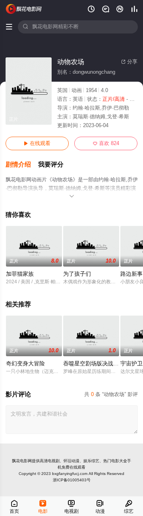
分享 (129, 62)
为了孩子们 (77, 274)
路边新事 (131, 274)
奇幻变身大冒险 (25, 364)
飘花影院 (24, 9)
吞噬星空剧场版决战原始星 (96, 364)
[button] (22, 165)
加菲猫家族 (20, 274)
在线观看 (37, 143)
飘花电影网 (22, 461)
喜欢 (106, 143)
